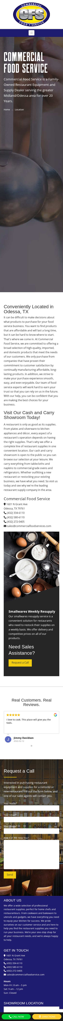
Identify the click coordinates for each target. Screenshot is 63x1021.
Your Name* (10, 803)
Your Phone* (10, 826)
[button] (31, 32)
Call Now (18, 1016)
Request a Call (20, 662)
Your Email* (10, 814)
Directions (48, 1016)
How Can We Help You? (16, 837)
